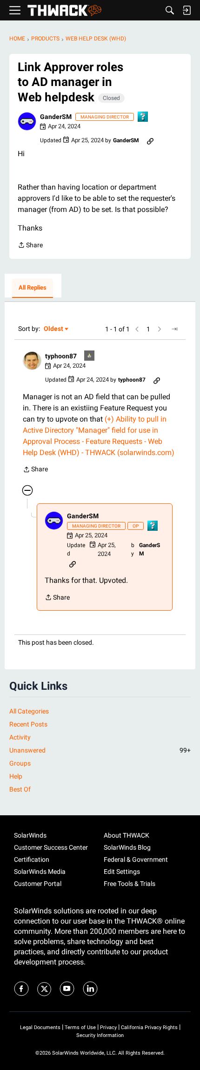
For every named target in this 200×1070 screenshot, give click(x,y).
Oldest (54, 329)
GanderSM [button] (56, 116)
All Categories (29, 711)
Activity (20, 737)
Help (15, 776)
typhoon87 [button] (61, 356)
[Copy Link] (150, 140)
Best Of (20, 789)
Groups (20, 763)
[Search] (169, 10)
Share (30, 246)
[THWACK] (64, 10)
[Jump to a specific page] (174, 329)
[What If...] (89, 356)
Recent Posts (28, 724)
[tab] (32, 288)
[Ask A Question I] (143, 117)
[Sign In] (186, 10)
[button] (27, 121)
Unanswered (100, 750)
